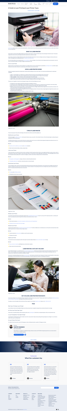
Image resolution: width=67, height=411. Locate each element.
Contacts (34, 393)
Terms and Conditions (9, 399)
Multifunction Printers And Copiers (26, 395)
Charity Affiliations (39, 4)
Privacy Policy (25, 409)
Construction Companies (41, 397)
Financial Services (40, 401)
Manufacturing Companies (52, 395)
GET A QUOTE (33, 349)
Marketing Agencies (51, 396)
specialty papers (31, 312)
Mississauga (33, 396)
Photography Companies (52, 400)
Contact (17, 396)
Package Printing (51, 398)
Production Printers (26, 397)
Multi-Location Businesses (52, 397)
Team (9, 397)
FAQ (16, 395)
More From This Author (19, 334)
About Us (44, 4)
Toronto (33, 395)
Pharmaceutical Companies (52, 399)
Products (18, 3)
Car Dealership (40, 395)
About (9, 396)
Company (10, 393)
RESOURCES (18, 393)
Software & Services (26, 4)
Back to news (33, 339)
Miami (32, 398)
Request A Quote (55, 4)
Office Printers (25, 398)
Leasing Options (31, 4)
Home (9, 395)
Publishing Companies (52, 403)
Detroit (33, 399)
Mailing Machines (25, 399)
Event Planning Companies (41, 400)
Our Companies (35, 4)
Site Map (17, 397)
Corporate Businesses (41, 398)
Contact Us (51, 4)
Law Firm (39, 406)
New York (33, 397)
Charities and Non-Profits (41, 396)
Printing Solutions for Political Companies (53, 402)
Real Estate (50, 404)
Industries (22, 3)
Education (39, 399)
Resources (47, 3)
